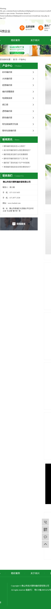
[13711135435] (45, 522)
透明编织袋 (7, 111)
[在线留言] (45, 536)
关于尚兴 (35, 40)
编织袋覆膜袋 (8, 92)
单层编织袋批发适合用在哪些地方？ (17, 167)
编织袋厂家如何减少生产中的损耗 (17, 163)
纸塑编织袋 (7, 85)
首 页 (15, 59)
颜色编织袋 (7, 118)
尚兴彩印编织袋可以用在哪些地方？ (17, 150)
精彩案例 (15, 40)
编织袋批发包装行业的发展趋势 (16, 154)
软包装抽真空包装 (10, 124)
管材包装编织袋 (9, 131)
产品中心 (22, 59)
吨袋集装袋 (7, 98)
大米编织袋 (7, 79)
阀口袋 (5, 105)
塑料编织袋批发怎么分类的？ (15, 146)
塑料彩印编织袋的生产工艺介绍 (16, 158)
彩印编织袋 (7, 72)
